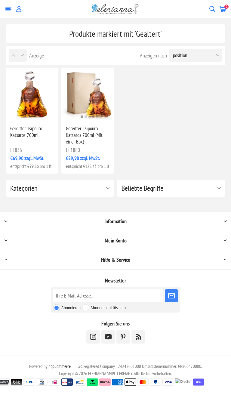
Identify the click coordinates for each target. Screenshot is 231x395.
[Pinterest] (123, 337)
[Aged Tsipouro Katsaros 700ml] (32, 94)
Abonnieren (71, 307)
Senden (171, 295)
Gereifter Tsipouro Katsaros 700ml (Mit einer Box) (84, 135)
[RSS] (138, 337)
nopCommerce (59, 366)
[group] (87, 94)
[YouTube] (108, 337)
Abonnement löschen (108, 307)
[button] (82, 117)
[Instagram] (93, 337)
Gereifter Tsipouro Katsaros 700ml (26, 131)
